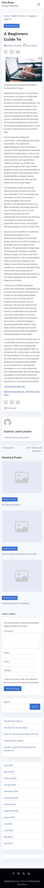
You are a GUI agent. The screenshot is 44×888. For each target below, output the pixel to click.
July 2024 (8, 824)
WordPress (22, 884)
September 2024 (11, 811)
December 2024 (11, 791)
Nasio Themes (21, 881)
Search (7, 702)
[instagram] (18, 874)
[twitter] (12, 52)
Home (6, 16)
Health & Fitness (18, 16)
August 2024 (9, 817)
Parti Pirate (8, 2)
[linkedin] (29, 874)
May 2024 (8, 837)
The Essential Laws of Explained (15, 603)
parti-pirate (32, 46)
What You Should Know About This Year (21, 734)
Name (7, 653)
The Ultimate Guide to (11, 505)
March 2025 (9, 772)
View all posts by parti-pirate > (17, 437)
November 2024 (11, 798)
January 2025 (10, 785)
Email (7, 662)
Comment (8, 631)
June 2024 (8, 830)
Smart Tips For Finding (13, 741)
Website (7, 670)
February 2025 (10, 778)
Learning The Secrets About (16, 728)
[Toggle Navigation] (38, 4)
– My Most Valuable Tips (14, 386)
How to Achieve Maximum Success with (19, 554)
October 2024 (10, 804)
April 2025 (8, 765)
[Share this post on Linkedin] (18, 52)
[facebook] (6, 52)
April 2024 (8, 843)
